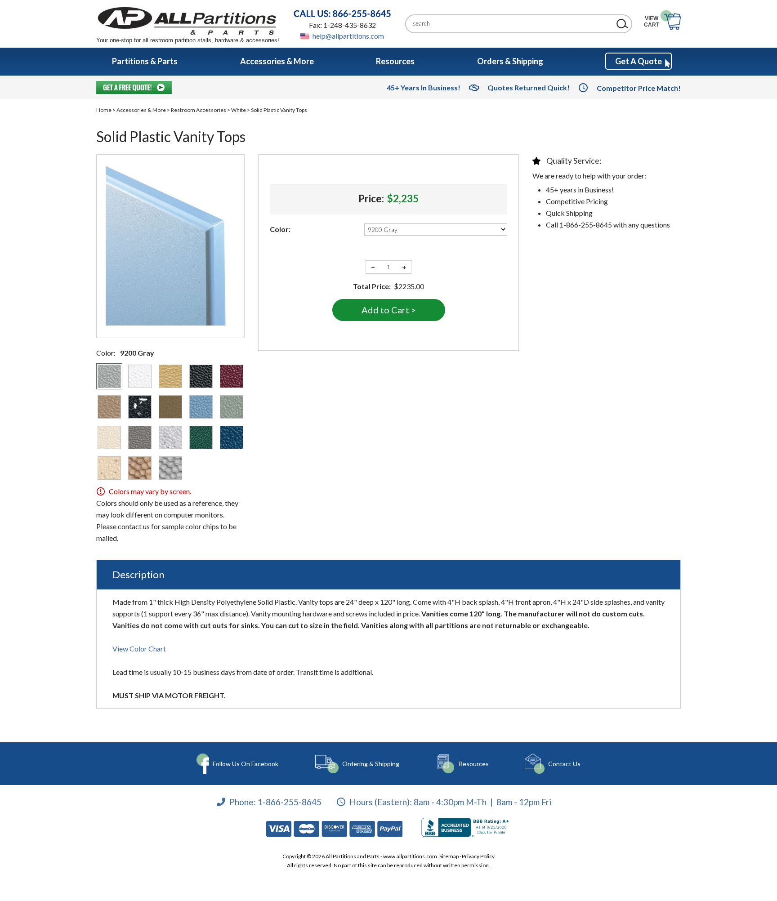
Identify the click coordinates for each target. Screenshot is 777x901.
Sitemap (449, 856)
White (238, 110)
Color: (280, 229)
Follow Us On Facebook (245, 763)
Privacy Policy (478, 856)
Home (104, 110)
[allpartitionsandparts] (187, 20)
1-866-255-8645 (290, 801)
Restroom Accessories (198, 110)
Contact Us (564, 763)
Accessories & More (141, 110)
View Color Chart (139, 648)
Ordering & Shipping (370, 763)
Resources (474, 763)
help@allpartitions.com (348, 35)
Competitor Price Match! (639, 88)
